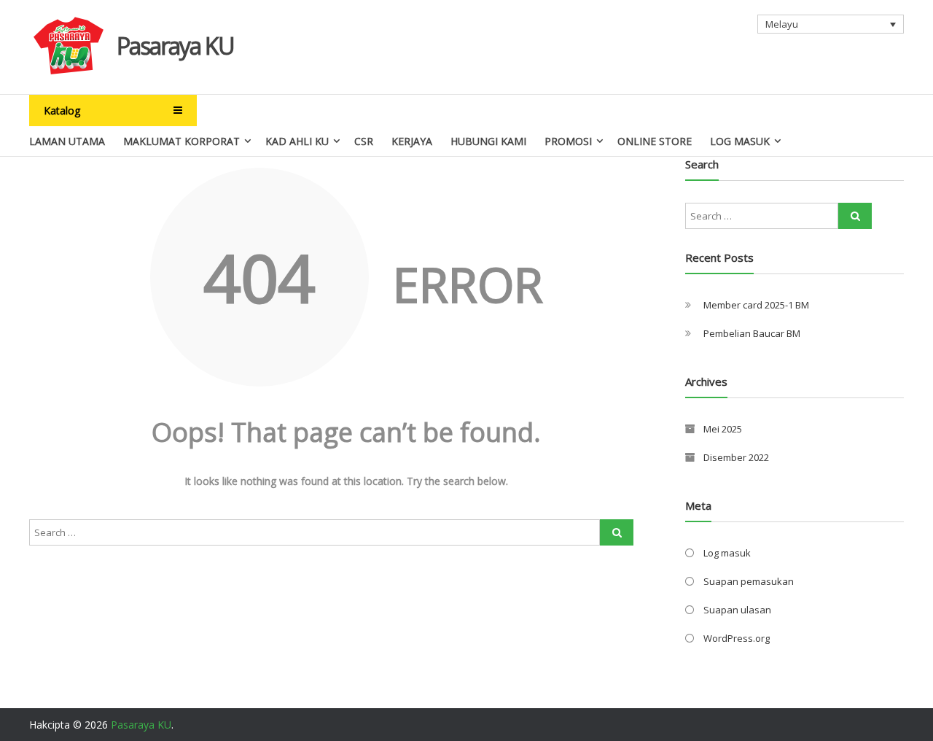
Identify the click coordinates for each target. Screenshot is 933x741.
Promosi (568, 141)
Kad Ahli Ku (297, 141)
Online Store (654, 141)
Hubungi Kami (488, 141)
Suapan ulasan (737, 609)
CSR (363, 141)
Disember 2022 (736, 457)
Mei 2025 (722, 428)
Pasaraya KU (175, 45)
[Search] (616, 532)
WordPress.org (736, 638)
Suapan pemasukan (748, 581)
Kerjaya (411, 141)
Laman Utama (67, 141)
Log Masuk (740, 141)
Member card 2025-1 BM (756, 304)
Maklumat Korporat (181, 141)
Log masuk (727, 552)
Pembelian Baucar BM (751, 333)
